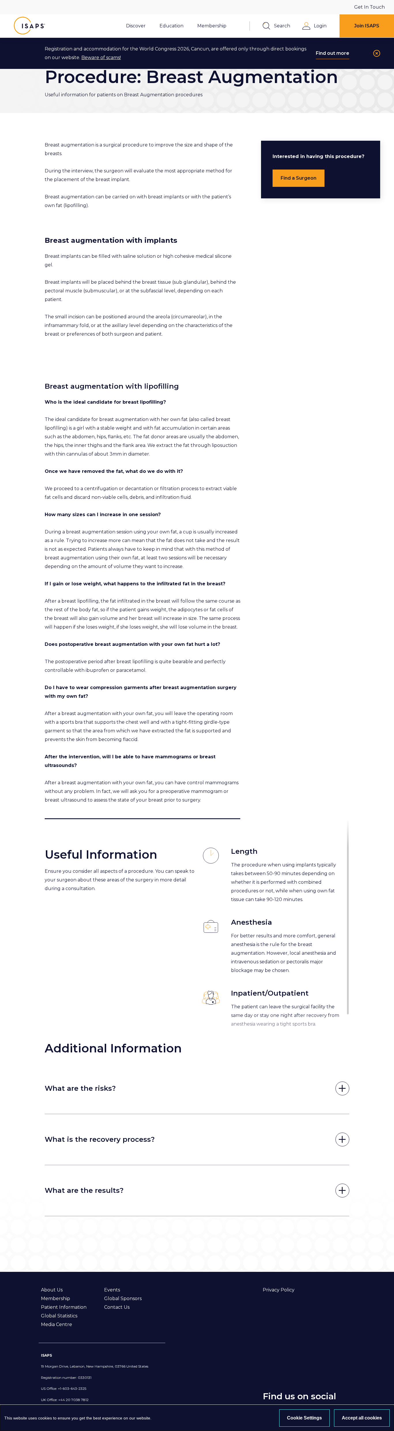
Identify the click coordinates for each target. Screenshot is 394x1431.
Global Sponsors (123, 1298)
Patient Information (64, 1307)
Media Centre (56, 1324)
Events (112, 1290)
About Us (52, 1290)
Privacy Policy (278, 1290)
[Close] (377, 53)
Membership (55, 1298)
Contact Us (117, 1307)
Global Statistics (59, 1316)
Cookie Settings (304, 1417)
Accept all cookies (362, 1417)
